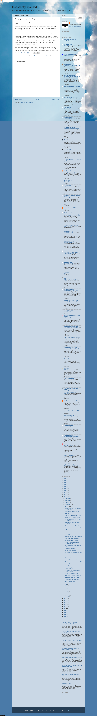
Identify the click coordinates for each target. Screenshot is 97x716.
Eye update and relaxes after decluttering (72, 657)
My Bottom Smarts (68, 139)
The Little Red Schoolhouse (71, 97)
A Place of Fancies (68, 251)
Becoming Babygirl (69, 289)
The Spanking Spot (69, 415)
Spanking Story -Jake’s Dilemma (71, 465)
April (66, 590)
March (66, 591)
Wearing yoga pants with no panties (73, 536)
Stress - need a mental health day (73, 525)
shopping (44, 55)
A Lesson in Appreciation (69, 118)
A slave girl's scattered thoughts (72, 337)
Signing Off (66, 141)
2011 (65, 608)
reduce (40, 55)
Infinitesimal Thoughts (69, 241)
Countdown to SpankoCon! (70, 98)
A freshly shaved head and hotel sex (73, 565)
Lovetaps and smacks (70, 555)
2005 (65, 616)
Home (37, 99)
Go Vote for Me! (67, 317)
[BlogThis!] (35, 53)
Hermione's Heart (68, 44)
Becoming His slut (68, 117)
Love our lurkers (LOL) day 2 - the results (72, 640)
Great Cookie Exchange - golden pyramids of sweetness (71, 253)
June (66, 586)
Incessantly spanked (24, 7)
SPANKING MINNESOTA (70, 39)
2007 (65, 614)
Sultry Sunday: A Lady (69, 162)
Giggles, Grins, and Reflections (72, 207)
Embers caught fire (68, 151)
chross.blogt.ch (68, 180)
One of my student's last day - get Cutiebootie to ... (73, 520)
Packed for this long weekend (72, 573)
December (67, 498)
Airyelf (60, 710)
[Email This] (33, 53)
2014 (65, 602)
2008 (65, 612)
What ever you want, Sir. (69, 242)
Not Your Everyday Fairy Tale (71, 400)
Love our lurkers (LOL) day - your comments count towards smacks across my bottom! (72, 623)
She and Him (67, 358)
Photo (65, 273)
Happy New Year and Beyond (70, 301)
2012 (65, 606)
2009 (65, 610)
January (67, 596)
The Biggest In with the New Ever (71, 436)
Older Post (55, 99)
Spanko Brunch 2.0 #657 (69, 45)
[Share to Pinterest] (39, 53)
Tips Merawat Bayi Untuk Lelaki (71, 290)
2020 (65, 490)
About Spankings (68, 310)
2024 (65, 482)
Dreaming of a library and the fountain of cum (72, 543)
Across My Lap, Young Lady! (71, 410)
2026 (65, 478)
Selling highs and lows (70, 581)
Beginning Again (67, 402)
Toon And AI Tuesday (68, 40)
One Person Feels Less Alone (70, 197)
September (68, 504)
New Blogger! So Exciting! (70, 172)
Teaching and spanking (70, 550)
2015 (65, 600)
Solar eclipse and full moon (71, 531)
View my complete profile (75, 26)
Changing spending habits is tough (73, 515)
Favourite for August (68, 89)
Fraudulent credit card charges (72, 577)
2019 (65, 492)
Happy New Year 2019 (69, 209)
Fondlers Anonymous (69, 75)
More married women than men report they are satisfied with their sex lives (72, 214)
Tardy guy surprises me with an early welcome (72, 567)
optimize (36, 55)
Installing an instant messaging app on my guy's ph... (73, 553)
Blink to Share (67, 369)
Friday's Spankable (68, 226)
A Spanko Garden (68, 435)
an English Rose (68, 262)
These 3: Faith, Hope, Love (71, 300)
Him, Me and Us (68, 454)
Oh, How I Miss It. (68, 360)
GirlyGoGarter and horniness (72, 511)
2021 (65, 488)
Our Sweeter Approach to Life (71, 170)
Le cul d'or (66, 272)
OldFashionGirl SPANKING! (71, 225)
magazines (26, 55)
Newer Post (18, 99)
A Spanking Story (68, 425)
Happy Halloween (68, 311)
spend (48, 55)
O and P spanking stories (70, 54)
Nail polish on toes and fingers (72, 579)
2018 (65, 494)
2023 (65, 484)
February (67, 594)
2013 (65, 604)
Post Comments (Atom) (27, 102)
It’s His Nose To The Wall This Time (72, 65)
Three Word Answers (68, 108)
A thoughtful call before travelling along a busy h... (72, 571)
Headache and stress (70, 548)
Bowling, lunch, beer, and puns (72, 538)
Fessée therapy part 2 (69, 55)
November (67, 500)
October (67, 502)
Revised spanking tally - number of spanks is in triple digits (70, 649)
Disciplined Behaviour (69, 149)
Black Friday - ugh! (66, 683)
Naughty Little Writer (69, 444)
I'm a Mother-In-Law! (68, 232)
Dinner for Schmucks (68, 181)
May (66, 588)
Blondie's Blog (67, 185)
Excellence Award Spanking (70, 416)
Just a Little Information (69, 186)
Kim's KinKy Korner (69, 378)
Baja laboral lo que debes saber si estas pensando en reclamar (71, 129)
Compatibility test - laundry (71, 559)
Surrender (66, 368)
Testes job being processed (71, 540)
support (53, 55)
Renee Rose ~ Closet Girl (70, 347)
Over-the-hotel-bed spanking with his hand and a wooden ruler (71, 632)
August (67, 506)
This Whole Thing (68, 231)
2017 (65, 496)
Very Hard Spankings (69, 464)
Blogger (70, 710)
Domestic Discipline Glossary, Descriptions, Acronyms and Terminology (70, 392)
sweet (56, 55)
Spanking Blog (67, 64)
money (31, 55)
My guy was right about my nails (72, 517)
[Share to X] (36, 53)
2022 (65, 486)
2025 (65, 480)
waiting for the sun (68, 338)
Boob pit (67, 513)
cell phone (21, 55)
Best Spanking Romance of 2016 (71, 327)
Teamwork (66, 426)
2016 (65, 598)
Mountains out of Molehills (70, 455)
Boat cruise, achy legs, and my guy (73, 575)
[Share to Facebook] (38, 53)
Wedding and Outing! (68, 263)
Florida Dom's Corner (69, 212)
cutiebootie (22, 52)
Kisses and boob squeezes (71, 557)
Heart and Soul (67, 107)
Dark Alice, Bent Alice (69, 127)
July (66, 584)
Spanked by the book (68, 445)
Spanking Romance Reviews (71, 326)
